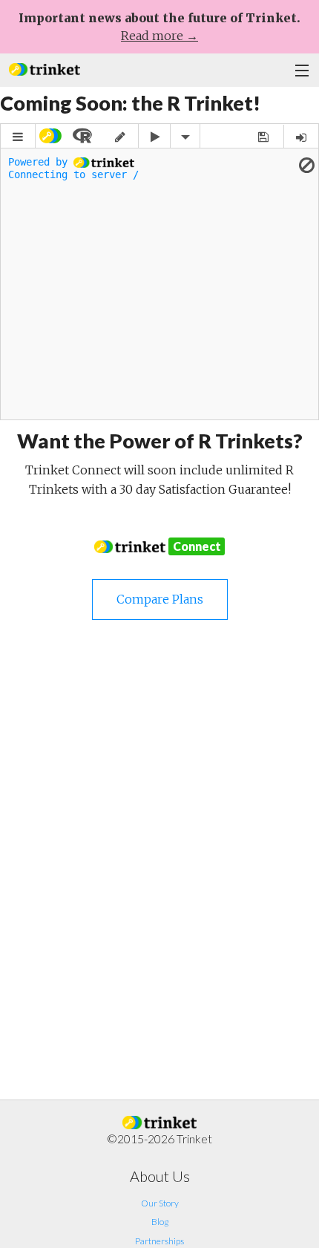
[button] (44, 68)
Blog (159, 1221)
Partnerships (159, 1241)
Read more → (159, 35)
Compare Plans (159, 599)
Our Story (160, 1203)
